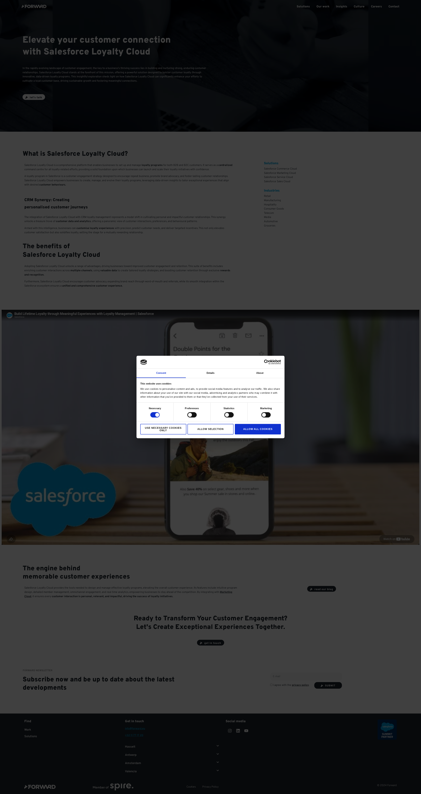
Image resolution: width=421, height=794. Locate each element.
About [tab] (259, 372)
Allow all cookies (257, 429)
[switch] (192, 415)
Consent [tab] (161, 372)
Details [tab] (211, 372)
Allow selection (210, 429)
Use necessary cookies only (163, 429)
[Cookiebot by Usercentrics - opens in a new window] (266, 362)
